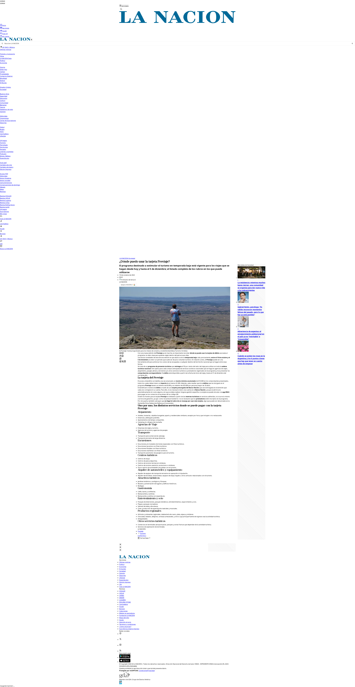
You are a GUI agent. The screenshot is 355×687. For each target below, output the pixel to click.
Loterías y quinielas (6, 152)
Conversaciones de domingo (10, 185)
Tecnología (4, 145)
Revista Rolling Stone (7, 205)
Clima (2, 56)
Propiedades (4, 74)
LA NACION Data (5, 58)
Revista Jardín (4, 207)
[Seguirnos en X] (120, 640)
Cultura (2, 101)
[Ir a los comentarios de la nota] (122, 353)
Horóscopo (4, 147)
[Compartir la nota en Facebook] (120, 361)
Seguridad (3, 96)
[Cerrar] (31, 39)
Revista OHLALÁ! (5, 196)
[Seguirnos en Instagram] (120, 645)
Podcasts (3, 154)
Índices (2, 81)
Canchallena (4, 134)
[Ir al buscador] (121, 9)
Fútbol (2, 127)
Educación (3, 98)
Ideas (2, 189)
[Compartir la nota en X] (122, 361)
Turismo (3, 143)
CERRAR (2, 1)
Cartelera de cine (6, 165)
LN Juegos (3, 141)
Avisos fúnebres (5, 178)
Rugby (2, 129)
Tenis (2, 132)
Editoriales (3, 116)
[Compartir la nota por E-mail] (125, 361)
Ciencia (2, 107)
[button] (177, 144)
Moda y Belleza (5, 156)
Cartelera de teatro (6, 167)
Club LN (5, 34)
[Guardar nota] (120, 353)
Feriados (3, 149)
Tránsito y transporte (7, 54)
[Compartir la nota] (120, 356)
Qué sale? (3, 163)
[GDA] (124, 677)
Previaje (140, 531)
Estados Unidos (5, 87)
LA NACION (123, 258)
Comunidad (4, 103)
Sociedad (131, 258)
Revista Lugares (5, 200)
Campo (2, 72)
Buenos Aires (4, 94)
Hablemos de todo (6, 109)
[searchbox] (177, 43)
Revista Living (4, 203)
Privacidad (151, 671)
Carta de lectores (6, 183)
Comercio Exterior (6, 76)
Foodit (4, 31)
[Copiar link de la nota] (120, 359)
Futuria (2, 67)
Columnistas (4, 118)
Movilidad (3, 78)
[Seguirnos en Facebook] (120, 634)
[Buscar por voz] (352, 43)
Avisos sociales (5, 180)
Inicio (4, 25)
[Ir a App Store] (124, 662)
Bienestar (3, 105)
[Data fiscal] (120, 684)
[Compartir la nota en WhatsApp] (122, 356)
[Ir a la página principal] (177, 23)
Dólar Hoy (3, 70)
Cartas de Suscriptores (8, 121)
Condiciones (143, 671)
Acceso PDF (4, 174)
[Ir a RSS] (120, 651)
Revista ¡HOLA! (5, 198)
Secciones (5, 28)
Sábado (2, 187)
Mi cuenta (5, 37)
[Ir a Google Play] (124, 657)
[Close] (120, 544)
